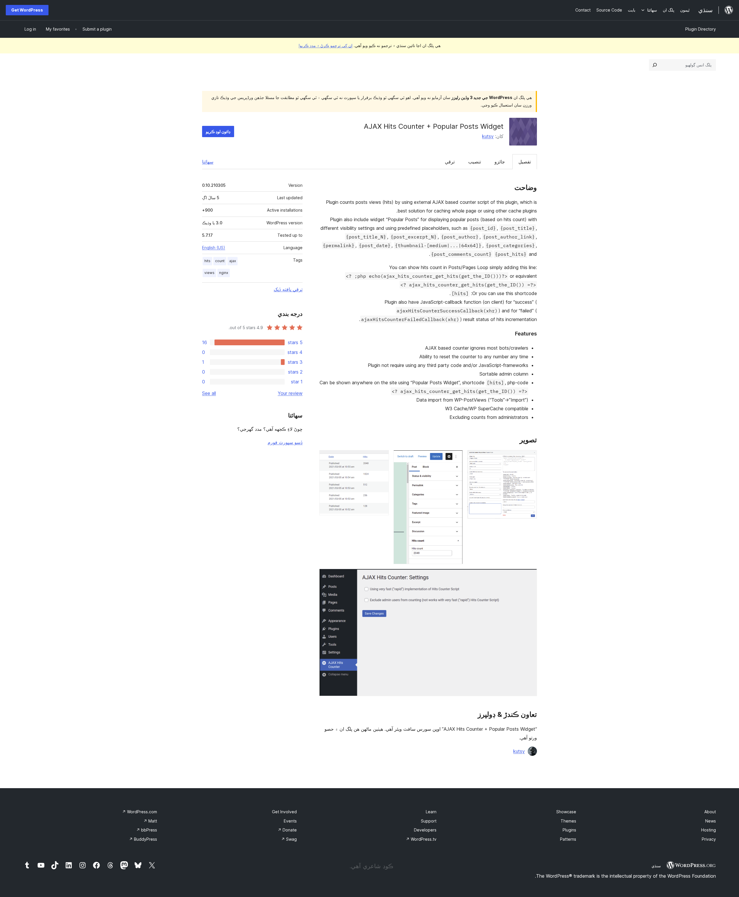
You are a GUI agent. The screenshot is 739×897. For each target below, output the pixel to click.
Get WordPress (27, 10)
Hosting (708, 829)
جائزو (499, 162)
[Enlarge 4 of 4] (529, 576)
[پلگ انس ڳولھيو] (654, 65)
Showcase (566, 811)
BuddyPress (143, 839)
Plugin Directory (700, 29)
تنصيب (474, 162)
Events (290, 820)
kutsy (488, 136)
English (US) (213, 247)
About (710, 811)
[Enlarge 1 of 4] (529, 458)
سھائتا (207, 162)
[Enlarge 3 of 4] (381, 458)
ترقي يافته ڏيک (288, 289)
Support (428, 820)
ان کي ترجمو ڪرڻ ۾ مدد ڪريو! (325, 45)
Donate (287, 829)
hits (207, 261)
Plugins (569, 829)
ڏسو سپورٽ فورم (285, 442)
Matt (150, 820)
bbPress (146, 829)
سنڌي (656, 866)
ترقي (450, 162)
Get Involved (284, 811)
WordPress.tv (421, 839)
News (710, 820)
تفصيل (524, 162)
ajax (232, 261)
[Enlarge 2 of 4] (455, 458)
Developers (425, 829)
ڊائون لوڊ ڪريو (218, 131)
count (220, 261)
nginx (223, 273)
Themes (568, 820)
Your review (290, 393)
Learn (431, 811)
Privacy (709, 839)
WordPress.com (139, 811)
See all (209, 393)
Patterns (568, 839)
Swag (289, 839)
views (209, 273)
